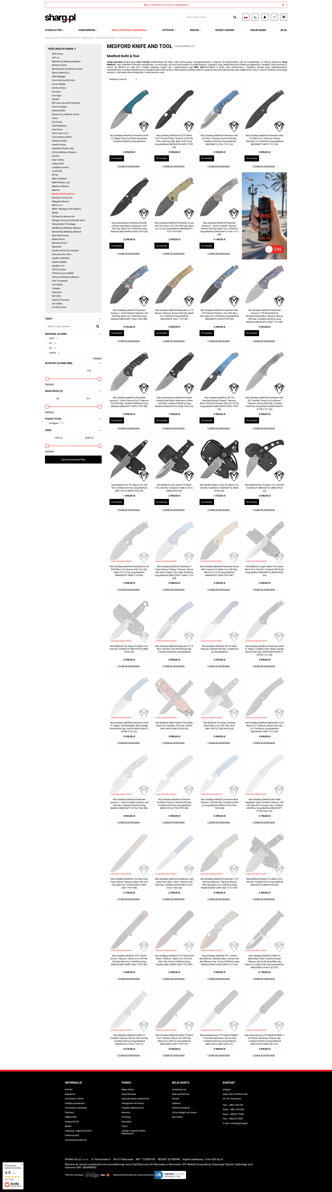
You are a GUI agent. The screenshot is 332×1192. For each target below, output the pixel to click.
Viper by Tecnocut (60, 299)
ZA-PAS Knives (59, 307)
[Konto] (264, 17)
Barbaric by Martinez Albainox (66, 61)
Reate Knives (58, 239)
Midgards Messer (60, 201)
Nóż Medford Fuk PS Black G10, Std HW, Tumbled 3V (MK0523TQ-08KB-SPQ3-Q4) (264, 488)
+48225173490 (235, 1118)
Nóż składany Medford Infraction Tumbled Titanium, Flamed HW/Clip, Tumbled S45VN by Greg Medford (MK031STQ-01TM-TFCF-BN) (174, 804)
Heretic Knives (59, 144)
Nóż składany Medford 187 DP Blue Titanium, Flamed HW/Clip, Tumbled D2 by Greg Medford (219, 649)
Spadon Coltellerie (61, 258)
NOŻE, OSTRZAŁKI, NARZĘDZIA (129, 30)
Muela (55, 212)
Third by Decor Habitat (63, 273)
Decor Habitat (58, 84)
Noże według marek (106, 37)
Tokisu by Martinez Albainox (65, 277)
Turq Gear (56, 292)
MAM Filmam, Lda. (61, 182)
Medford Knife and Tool (63, 194)
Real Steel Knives (60, 235)
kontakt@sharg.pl (239, 1123)
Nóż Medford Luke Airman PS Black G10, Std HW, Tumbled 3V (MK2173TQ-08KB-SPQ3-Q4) (174, 488)
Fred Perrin (57, 129)
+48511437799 (235, 1105)
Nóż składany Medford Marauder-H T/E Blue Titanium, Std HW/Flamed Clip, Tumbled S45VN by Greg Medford (174, 649)
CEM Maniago (58, 76)
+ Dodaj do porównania (128, 166)
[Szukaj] (235, 17)
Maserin (56, 190)
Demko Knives (59, 88)
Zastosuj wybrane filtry (73, 459)
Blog (284, 30)
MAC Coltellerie (59, 178)
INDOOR (194, 30)
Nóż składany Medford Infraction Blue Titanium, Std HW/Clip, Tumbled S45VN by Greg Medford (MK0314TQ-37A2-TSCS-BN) (219, 804)
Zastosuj (49, 384)
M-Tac (55, 175)
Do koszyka (116, 158)
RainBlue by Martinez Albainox (66, 228)
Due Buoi (56, 91)
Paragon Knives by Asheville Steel (68, 220)
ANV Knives (57, 54)
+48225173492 (236, 1114)
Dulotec (55, 99)
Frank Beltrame (59, 125)
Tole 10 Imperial (59, 280)
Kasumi (55, 156)
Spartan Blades (59, 262)
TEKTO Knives (59, 269)
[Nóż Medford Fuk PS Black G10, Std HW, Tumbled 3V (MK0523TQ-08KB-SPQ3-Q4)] (264, 459)
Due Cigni (56, 95)
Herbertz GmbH (59, 140)
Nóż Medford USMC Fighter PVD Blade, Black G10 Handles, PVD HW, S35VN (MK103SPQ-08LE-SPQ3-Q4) (174, 725)
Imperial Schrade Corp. (63, 148)
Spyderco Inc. (58, 265)
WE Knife (56, 296)
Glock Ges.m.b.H (60, 133)
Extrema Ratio (58, 110)
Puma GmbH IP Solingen (64, 224)
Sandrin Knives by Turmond (65, 250)
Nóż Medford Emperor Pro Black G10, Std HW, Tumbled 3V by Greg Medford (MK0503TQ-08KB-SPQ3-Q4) (264, 882)
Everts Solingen (59, 106)
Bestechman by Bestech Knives (67, 69)
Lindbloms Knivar (60, 167)
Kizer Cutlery (58, 159)
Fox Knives (57, 122)
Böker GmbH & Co (60, 72)
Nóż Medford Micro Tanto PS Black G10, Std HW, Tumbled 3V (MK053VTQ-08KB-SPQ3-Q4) (219, 488)
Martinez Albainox (60, 186)
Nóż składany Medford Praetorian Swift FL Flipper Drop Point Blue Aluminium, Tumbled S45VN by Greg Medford (129, 138)
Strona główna (52, 37)
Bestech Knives (59, 65)
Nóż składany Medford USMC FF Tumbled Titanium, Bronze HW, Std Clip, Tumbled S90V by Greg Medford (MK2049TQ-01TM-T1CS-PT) (129, 1039)
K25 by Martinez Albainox (64, 152)
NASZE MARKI (258, 30)
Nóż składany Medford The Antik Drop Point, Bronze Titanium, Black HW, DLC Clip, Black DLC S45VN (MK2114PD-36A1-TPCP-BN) (129, 883)
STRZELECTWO (53, 30)
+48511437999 (236, 1109)
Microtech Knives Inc (62, 197)
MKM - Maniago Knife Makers (66, 209)
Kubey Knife (58, 163)
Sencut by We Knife (61, 254)
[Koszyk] (283, 17)
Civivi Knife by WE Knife (63, 80)
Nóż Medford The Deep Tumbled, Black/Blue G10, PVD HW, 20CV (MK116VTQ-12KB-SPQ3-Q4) (219, 725)
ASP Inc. (56, 57)
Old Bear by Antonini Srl (63, 216)
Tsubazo (56, 288)
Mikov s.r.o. (57, 205)
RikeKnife (56, 246)
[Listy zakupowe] (274, 17)
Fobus (55, 118)
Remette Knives (59, 243)
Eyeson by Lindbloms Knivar (65, 114)
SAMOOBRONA (87, 30)
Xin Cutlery (57, 303)
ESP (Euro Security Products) (66, 103)
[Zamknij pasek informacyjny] (283, 5)
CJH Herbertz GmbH (62, 137)
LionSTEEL (57, 171)
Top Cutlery (57, 284)
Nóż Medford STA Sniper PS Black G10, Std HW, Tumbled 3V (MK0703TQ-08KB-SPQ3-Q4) (129, 649)
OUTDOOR (168, 30)
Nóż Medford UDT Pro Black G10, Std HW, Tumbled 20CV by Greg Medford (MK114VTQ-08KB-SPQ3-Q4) (129, 488)
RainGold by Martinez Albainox (66, 231)
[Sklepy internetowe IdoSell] (265, 1183)
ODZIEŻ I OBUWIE (224, 30)
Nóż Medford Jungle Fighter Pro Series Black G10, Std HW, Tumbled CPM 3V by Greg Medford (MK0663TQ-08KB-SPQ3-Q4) (264, 571)
